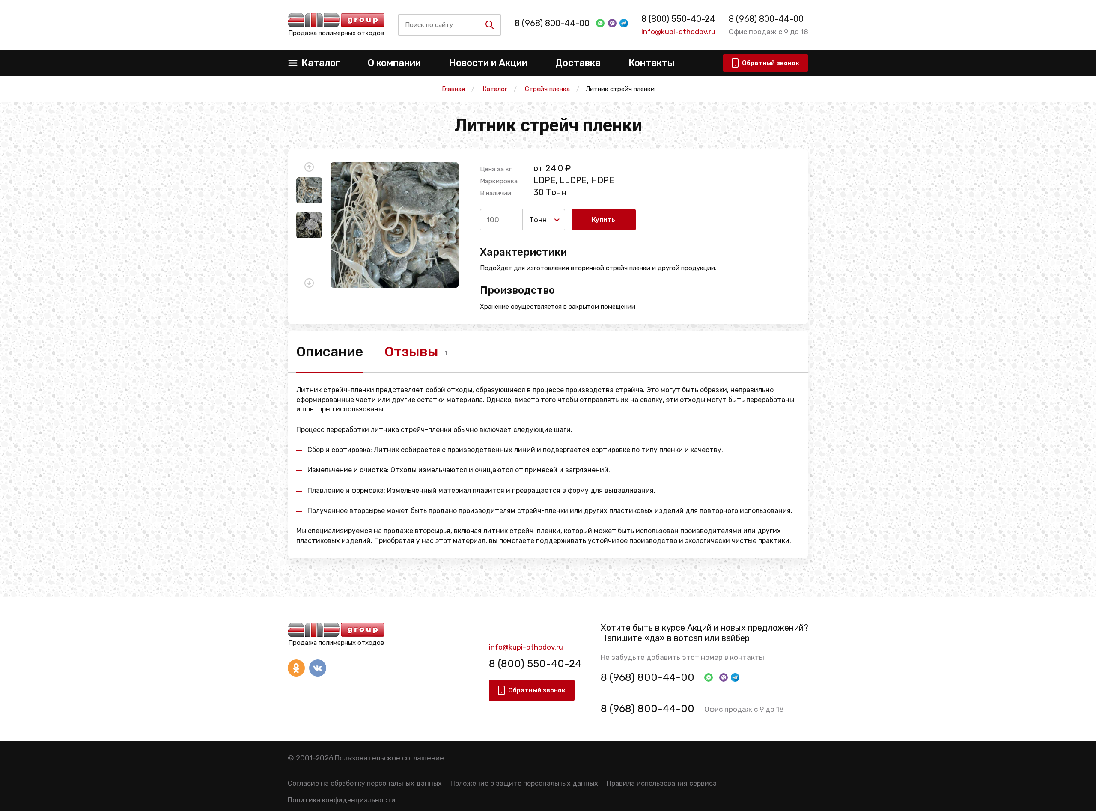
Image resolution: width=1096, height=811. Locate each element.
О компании (394, 63)
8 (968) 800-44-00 (552, 23)
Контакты (651, 63)
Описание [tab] (329, 351)
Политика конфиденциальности (342, 800)
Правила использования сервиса (662, 783)
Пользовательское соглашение (389, 758)
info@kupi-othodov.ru (678, 31)
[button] (309, 167)
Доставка (578, 63)
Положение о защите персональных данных (524, 783)
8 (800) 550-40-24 (678, 19)
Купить (603, 220)
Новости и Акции (488, 63)
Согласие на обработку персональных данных (365, 783)
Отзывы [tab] (411, 351)
